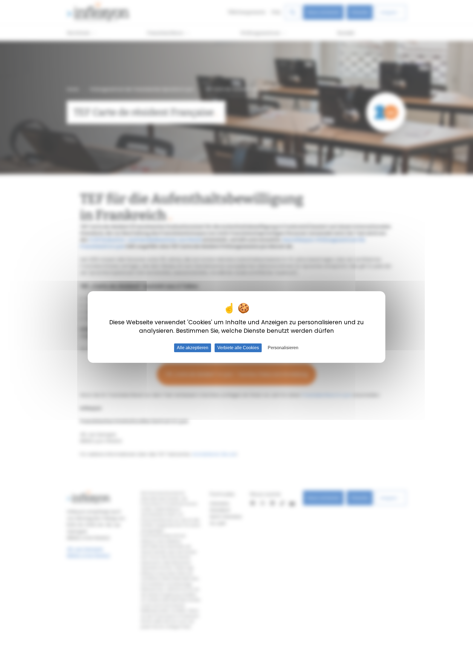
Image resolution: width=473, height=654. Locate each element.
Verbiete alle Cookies (238, 347)
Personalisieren (283, 347)
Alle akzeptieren (192, 347)
